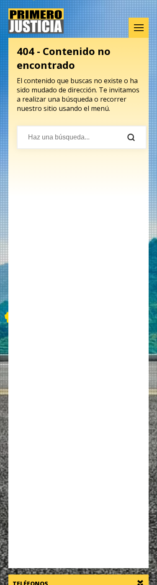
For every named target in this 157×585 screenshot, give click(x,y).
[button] (139, 28)
